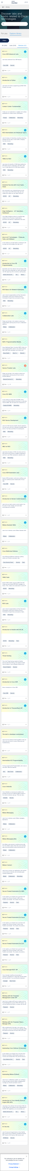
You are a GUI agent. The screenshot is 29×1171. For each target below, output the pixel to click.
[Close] (26, 1156)
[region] (14, 1162)
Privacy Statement (14, 1164)
